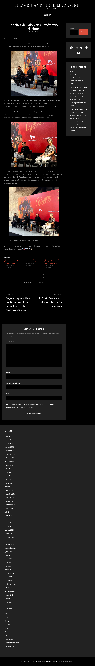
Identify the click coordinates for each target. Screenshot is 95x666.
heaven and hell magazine (47, 5)
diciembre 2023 (10, 537)
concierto (29, 282)
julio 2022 (8, 599)
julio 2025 (8, 469)
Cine (6, 617)
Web (7, 394)
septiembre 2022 (10, 591)
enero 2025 (9, 490)
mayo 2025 (8, 476)
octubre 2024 (9, 501)
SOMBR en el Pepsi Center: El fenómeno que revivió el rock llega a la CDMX (79, 90)
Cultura (7, 625)
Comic (7, 621)
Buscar (72, 28)
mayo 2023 (8, 562)
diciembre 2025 (10, 451)
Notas (40, 276)
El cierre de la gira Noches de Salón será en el (32, 261)
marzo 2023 (9, 570)
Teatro (7, 650)
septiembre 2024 (10, 505)
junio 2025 (8, 472)
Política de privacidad (51, 661)
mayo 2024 (8, 519)
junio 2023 (8, 559)
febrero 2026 (9, 447)
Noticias (41, 282)
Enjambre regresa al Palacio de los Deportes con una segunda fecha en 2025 (52, 262)
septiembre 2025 (10, 461)
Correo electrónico (13, 383)
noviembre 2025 (10, 454)
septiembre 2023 (10, 548)
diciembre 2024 (10, 494)
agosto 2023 (9, 552)
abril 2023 (8, 566)
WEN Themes (70, 661)
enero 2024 (9, 534)
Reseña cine (9, 639)
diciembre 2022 (10, 581)
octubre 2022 (9, 588)
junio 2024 (8, 516)
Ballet (7, 614)
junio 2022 (8, 602)
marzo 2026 (9, 443)
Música (30, 276)
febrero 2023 (9, 573)
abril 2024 (8, 523)
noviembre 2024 (10, 498)
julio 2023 (8, 555)
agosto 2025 (9, 465)
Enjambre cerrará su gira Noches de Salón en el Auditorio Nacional (11, 262)
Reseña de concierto (12, 643)
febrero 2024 (9, 530)
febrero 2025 (9, 487)
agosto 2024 (9, 508)
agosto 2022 (9, 595)
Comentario (11, 342)
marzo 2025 (9, 483)
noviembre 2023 (10, 541)
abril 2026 (8, 440)
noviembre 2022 (10, 584)
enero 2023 (9, 577)
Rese (6, 635)
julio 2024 (8, 512)
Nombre (9, 372)
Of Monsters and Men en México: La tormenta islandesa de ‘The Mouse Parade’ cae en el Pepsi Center (78, 78)
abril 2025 (8, 480)
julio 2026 (8, 436)
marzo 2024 (9, 526)
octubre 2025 (9, 458)
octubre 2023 (9, 544)
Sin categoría (9, 646)
